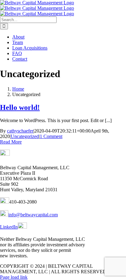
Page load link (14, 277)
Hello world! (20, 107)
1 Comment (51, 136)
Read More (11, 141)
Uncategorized (25, 136)
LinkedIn (9, 227)
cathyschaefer (20, 130)
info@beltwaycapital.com (33, 214)
